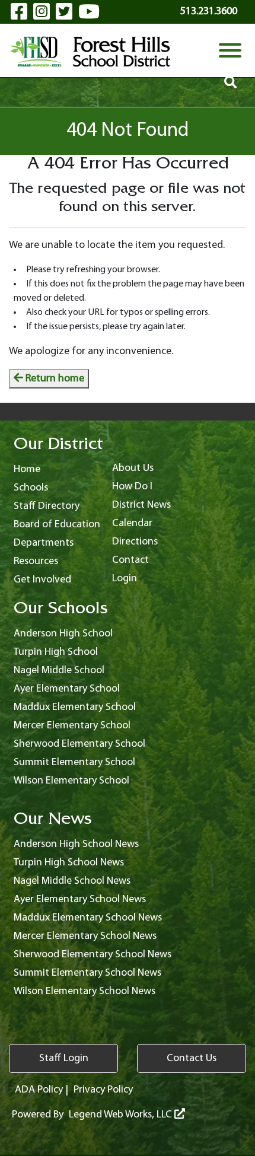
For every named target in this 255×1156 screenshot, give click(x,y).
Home (27, 469)
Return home (53, 378)
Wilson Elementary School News (84, 991)
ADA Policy (39, 1090)
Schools (31, 487)
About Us (133, 468)
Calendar (132, 523)
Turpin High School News (69, 862)
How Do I (132, 486)
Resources (36, 561)
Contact (130, 560)
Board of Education (57, 524)
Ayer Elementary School (67, 689)
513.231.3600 (208, 11)
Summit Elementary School (74, 762)
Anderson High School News (76, 844)
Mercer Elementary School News (85, 936)
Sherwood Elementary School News (92, 954)
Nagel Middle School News (72, 881)
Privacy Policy (103, 1090)
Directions (135, 541)
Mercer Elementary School (72, 725)
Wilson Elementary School (71, 780)
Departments (44, 543)
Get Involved (42, 579)
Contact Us (191, 1058)
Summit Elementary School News (87, 973)
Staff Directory (46, 506)
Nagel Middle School (59, 670)
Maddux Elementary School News (88, 917)
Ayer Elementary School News (80, 899)
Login (124, 578)
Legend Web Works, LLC (121, 1114)
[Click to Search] (230, 84)
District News (141, 505)
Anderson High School (63, 633)
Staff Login (63, 1058)
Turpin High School (56, 652)
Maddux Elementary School (75, 707)
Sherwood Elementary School (79, 744)
